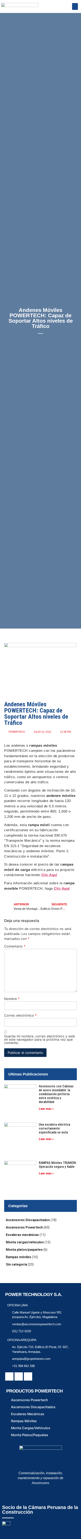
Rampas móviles (18, 1257)
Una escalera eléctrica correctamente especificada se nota (54, 1128)
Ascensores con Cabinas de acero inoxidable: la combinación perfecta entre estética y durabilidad (56, 1094)
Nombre (12, 999)
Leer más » (46, 1108)
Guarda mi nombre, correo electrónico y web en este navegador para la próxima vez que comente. (39, 1040)
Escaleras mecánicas (22, 1235)
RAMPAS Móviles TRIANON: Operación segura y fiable (58, 1165)
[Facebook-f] (9, 1376)
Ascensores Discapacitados (28, 1220)
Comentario (14, 946)
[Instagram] (28, 1376)
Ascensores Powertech (24, 1227)
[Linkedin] (19, 1376)
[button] (75, 6)
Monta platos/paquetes (24, 1250)
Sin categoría (16, 1264)
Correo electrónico (20, 1015)
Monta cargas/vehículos (25, 1242)
